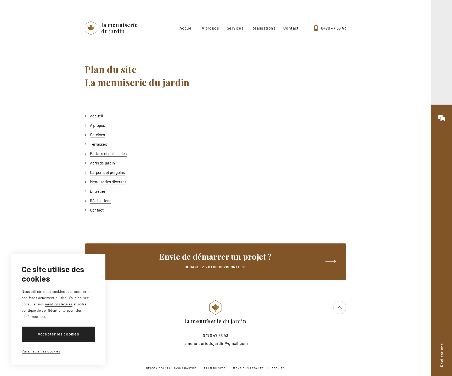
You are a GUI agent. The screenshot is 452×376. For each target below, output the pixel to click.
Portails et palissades (108, 153)
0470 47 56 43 (333, 27)
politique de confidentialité (44, 310)
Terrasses (98, 144)
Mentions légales (248, 368)
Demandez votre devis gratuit (215, 260)
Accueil (186, 27)
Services (235, 27)
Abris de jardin (102, 163)
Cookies (278, 368)
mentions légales (59, 304)
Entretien (98, 191)
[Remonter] (339, 307)
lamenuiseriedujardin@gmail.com (215, 343)
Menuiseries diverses (108, 181)
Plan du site (214, 368)
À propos (210, 27)
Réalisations (263, 27)
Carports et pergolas (107, 172)
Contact (291, 27)
